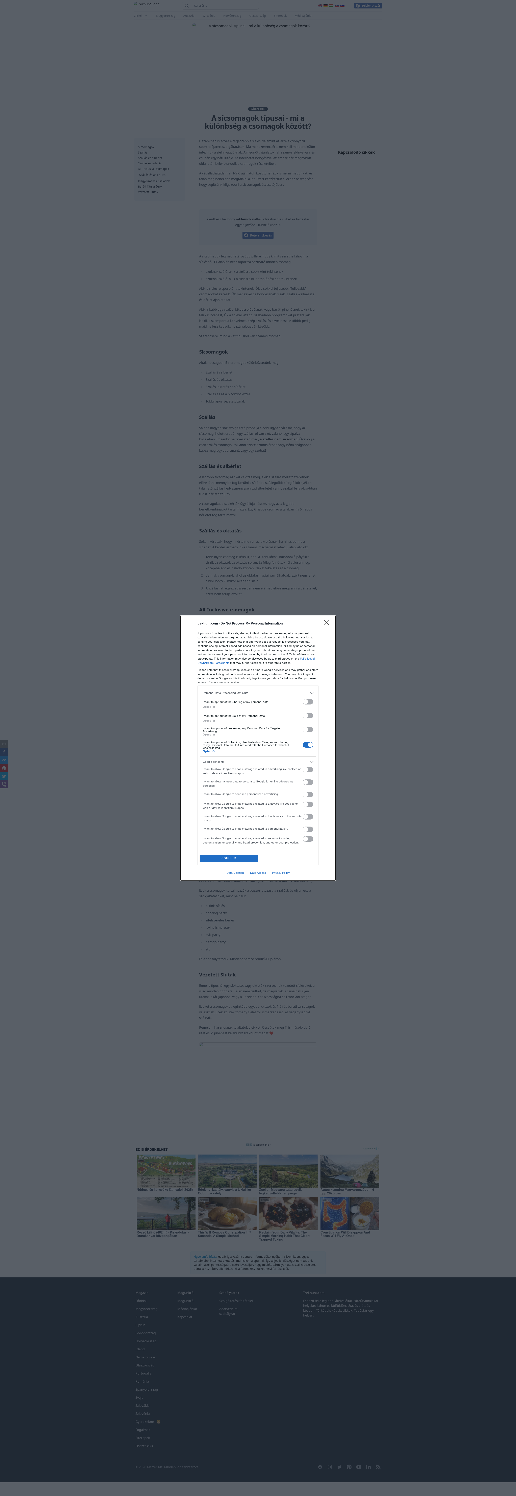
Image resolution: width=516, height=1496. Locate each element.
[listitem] (258, 693)
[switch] (308, 701)
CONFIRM (229, 858)
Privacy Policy (281, 872)
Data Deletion (235, 872)
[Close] (328, 624)
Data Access (258, 872)
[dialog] (258, 748)
